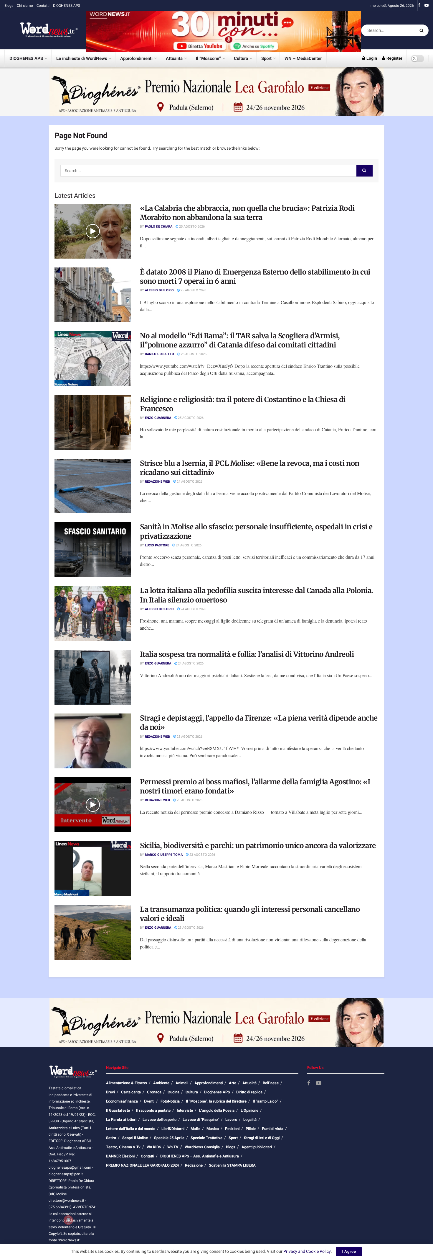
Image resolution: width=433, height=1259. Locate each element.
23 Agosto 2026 (189, 736)
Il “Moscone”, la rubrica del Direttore (216, 1101)
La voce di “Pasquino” (201, 1119)
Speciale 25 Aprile (169, 1138)
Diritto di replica (249, 1092)
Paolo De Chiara (158, 226)
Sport (266, 58)
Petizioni (232, 1128)
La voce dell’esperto (159, 1119)
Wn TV (173, 1147)
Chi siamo (25, 5)
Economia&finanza (122, 1101)
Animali (182, 1083)
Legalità (250, 1119)
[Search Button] (423, 30)
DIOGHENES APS (66, 5)
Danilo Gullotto (159, 354)
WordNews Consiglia (202, 1147)
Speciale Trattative (206, 1138)
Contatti (43, 5)
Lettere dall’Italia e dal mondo (130, 1128)
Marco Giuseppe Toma (164, 854)
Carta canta (131, 1092)
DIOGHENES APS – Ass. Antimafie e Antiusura (199, 1156)
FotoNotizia (170, 1101)
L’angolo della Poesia (216, 1110)
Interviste (185, 1110)
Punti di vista (272, 1128)
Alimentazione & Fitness (126, 1083)
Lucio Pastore (157, 545)
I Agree (349, 1251)
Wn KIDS (154, 1147)
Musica (212, 1128)
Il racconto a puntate (153, 1110)
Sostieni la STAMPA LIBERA (232, 1165)
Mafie (195, 1128)
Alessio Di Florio (159, 290)
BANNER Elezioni (120, 1156)
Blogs (8, 5)
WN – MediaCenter (303, 58)
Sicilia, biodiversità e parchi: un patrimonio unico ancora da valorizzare (258, 845)
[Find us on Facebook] (419, 5)
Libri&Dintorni (172, 1128)
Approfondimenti (136, 58)
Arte (232, 1083)
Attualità (174, 58)
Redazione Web (157, 481)
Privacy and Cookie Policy (307, 1251)
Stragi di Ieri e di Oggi (262, 1138)
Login (371, 58)
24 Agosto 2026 (189, 481)
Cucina (173, 1092)
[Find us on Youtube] (426, 5)
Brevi (110, 1092)
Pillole (251, 1128)
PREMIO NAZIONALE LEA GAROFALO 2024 (142, 1165)
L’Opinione (249, 1110)
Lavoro (231, 1119)
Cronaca (154, 1092)
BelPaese (271, 1083)
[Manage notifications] (68, 1220)
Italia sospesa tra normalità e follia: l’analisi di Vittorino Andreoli (247, 654)
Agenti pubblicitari (257, 1147)
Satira (111, 1138)
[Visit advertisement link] (223, 30)
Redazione (194, 1165)
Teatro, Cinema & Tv (123, 1147)
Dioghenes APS (217, 1092)
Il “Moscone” (208, 58)
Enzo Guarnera (158, 417)
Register (394, 58)
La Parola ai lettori (121, 1119)
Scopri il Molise (135, 1138)
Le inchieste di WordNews (81, 58)
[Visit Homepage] (41, 30)
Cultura (241, 58)
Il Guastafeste (118, 1110)
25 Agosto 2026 (191, 226)
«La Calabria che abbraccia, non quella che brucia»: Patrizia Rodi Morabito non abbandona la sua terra (247, 213)
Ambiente (161, 1083)
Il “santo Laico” (265, 1101)
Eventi (149, 1101)
